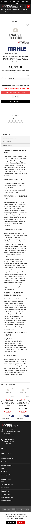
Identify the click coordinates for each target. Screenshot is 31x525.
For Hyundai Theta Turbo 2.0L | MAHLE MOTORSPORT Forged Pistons (8, 403)
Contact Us (4, 462)
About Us (4, 471)
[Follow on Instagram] (14, 3)
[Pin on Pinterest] (21, 121)
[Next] (30, 404)
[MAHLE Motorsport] (8, 416)
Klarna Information (6, 500)
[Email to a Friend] (18, 121)
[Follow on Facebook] (13, 3)
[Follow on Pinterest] (17, 3)
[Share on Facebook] (12, 121)
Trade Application (6, 475)
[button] (20, 6)
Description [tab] (6, 134)
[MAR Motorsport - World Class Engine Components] (10, 6)
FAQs (2, 468)
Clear (28, 75)
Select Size (3, 78)
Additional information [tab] (10, 138)
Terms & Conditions (7, 484)
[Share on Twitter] (15, 121)
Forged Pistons (17, 118)
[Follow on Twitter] (16, 3)
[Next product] (14, 18)
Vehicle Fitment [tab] (7, 145)
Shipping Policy (5, 494)
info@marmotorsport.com (10, 448)
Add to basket (15, 101)
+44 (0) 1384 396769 (9, 439)
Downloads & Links (6, 465)
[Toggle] (29, 459)
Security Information (7, 497)
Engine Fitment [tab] (7, 141)
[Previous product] (17, 18)
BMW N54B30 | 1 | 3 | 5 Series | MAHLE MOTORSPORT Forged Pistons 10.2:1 (23, 403)
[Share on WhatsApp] (9, 121)
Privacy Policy (5, 488)
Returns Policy (5, 491)
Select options (8, 411)
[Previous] (1, 404)
